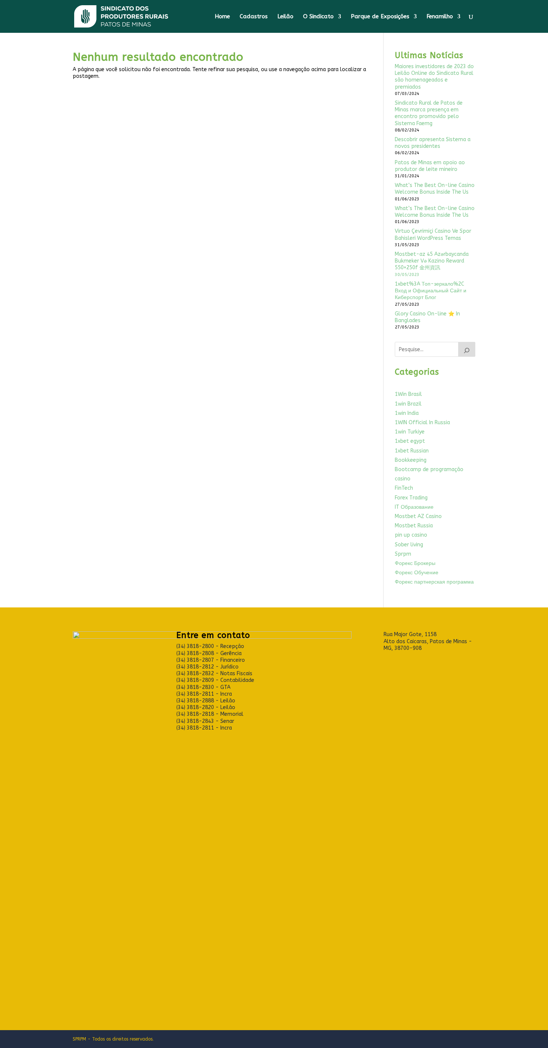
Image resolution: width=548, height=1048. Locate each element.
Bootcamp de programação (429, 469)
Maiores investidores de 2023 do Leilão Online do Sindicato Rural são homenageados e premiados (434, 76)
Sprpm (403, 554)
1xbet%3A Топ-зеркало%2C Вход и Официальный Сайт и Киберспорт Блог (430, 291)
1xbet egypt (410, 441)
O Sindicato (318, 17)
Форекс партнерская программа (434, 582)
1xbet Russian (412, 451)
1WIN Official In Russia (422, 422)
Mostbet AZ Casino (418, 516)
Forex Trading (411, 498)
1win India (407, 413)
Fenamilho (439, 17)
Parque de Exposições (380, 17)
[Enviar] (466, 349)
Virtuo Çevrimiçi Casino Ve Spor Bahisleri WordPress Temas (433, 234)
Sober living (409, 545)
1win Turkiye (410, 432)
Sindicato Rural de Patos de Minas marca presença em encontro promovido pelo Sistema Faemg (429, 113)
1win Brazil (408, 404)
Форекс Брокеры (415, 563)
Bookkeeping (410, 460)
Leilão (285, 17)
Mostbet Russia (414, 526)
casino (402, 479)
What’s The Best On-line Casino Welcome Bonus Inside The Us (435, 188)
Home (222, 17)
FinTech (404, 488)
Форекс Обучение (416, 572)
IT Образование (414, 507)
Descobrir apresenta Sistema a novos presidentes (432, 142)
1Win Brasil (408, 394)
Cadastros (254, 17)
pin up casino (411, 535)
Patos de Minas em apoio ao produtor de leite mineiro (430, 165)
